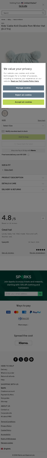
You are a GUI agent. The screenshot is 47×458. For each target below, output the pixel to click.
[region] (23, 85)
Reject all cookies (23, 95)
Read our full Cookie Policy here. (25, 81)
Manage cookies (23, 88)
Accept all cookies (23, 102)
